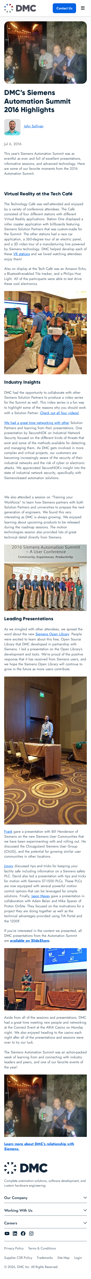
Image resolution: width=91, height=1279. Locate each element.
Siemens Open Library (52, 634)
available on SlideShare (29, 940)
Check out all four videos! (59, 413)
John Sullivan (33, 126)
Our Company (16, 1197)
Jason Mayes (41, 896)
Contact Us (64, 8)
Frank (8, 831)
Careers (10, 1223)
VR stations (21, 254)
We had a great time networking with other (36, 422)
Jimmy (8, 866)
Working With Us (18, 1210)
